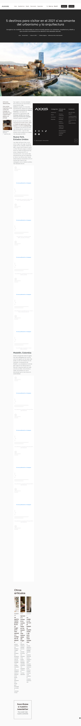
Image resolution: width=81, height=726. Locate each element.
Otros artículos (19, 592)
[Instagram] (39, 131)
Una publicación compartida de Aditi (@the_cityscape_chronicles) (24, 237)
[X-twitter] (43, 131)
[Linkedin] (36, 135)
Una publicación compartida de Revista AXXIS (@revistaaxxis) (23, 410)
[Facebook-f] (36, 131)
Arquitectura (21, 6)
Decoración (33, 6)
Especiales (40, 6)
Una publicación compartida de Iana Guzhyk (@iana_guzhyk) (24, 274)
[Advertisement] (23, 562)
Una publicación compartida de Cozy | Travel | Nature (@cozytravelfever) (23, 311)
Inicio (15, 6)
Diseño (27, 6)
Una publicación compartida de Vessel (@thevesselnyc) (23, 348)
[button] (23, 539)
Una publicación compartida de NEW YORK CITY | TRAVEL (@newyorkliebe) (23, 200)
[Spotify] (39, 135)
